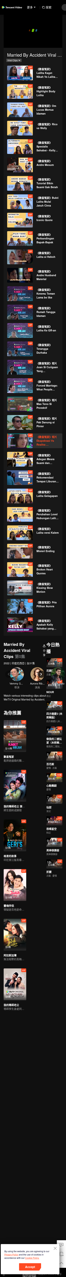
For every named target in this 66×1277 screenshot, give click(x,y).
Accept (30, 1267)
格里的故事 (10, 856)
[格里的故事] (15, 835)
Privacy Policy (11, 1254)
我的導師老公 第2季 (15, 806)
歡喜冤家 (9, 756)
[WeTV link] (12, 7)
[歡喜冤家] (15, 736)
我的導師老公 (11, 1005)
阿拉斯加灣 (10, 955)
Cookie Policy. (32, 1257)
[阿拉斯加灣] (15, 935)
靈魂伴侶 (9, 905)
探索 (49, 7)
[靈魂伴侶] (15, 885)
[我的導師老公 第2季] (15, 786)
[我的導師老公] (15, 984)
